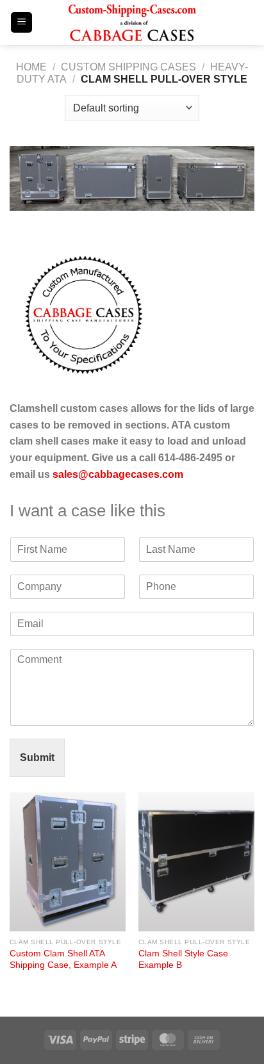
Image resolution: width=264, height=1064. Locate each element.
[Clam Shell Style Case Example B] (196, 861)
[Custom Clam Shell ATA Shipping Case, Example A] (68, 861)
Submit (37, 757)
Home (31, 66)
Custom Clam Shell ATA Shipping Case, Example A (63, 959)
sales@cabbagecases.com (118, 474)
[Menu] (21, 22)
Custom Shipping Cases (128, 66)
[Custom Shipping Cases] (132, 23)
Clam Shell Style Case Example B (183, 959)
